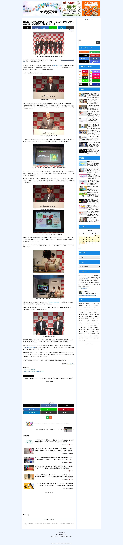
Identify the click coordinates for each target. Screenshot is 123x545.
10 (80, 239)
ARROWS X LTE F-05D (29, 347)
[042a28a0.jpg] (48, 43)
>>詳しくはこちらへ (83, 288)
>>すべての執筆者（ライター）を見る (87, 295)
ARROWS (33, 378)
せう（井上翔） (70, 363)
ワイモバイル (96, 77)
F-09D (38, 378)
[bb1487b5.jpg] (48, 155)
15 (95, 239)
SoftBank (85, 77)
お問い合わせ (62, 532)
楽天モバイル (96, 74)
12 (86, 239)
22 (95, 241)
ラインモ (85, 80)
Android (26, 376)
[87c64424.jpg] (48, 323)
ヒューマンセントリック (64, 378)
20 (89, 241)
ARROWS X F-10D (57, 65)
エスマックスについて (62, 534)
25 (83, 243)
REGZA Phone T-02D (54, 302)
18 (83, 241)
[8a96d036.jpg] (48, 261)
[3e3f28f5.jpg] (48, 87)
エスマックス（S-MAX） (30, 369)
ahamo (96, 71)
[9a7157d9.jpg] (48, 286)
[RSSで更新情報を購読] (50, 417)
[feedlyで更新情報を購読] (47, 417)
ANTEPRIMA (27, 378)
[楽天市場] (71, 8)
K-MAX (86, 278)
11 (83, 239)
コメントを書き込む (48, 519)
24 (80, 243)
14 (92, 239)
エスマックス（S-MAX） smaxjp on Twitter (34, 371)
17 (80, 241)
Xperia (85, 84)
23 (98, 241)
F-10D (42, 378)
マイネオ (96, 80)
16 (98, 239)
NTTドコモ (31, 376)
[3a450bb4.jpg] (48, 123)
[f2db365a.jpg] (48, 196)
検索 (80, 40)
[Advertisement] (48, 391)
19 (86, 241)
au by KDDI (85, 74)
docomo (85, 71)
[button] (70, 27)
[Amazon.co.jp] (91, 8)
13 (89, 239)
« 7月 (80, 248)
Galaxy (96, 84)
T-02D (56, 378)
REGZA (52, 378)
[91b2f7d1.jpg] (48, 221)
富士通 (71, 378)
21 (92, 241)
